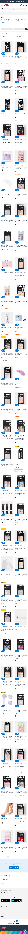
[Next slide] (26, 29)
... (10, 13)
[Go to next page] (23, 856)
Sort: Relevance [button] (20, 36)
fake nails (13, 20)
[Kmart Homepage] (6, 5)
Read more (3, 22)
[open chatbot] (25, 931)
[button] (2, 4)
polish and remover (20, 20)
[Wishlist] (23, 5)
